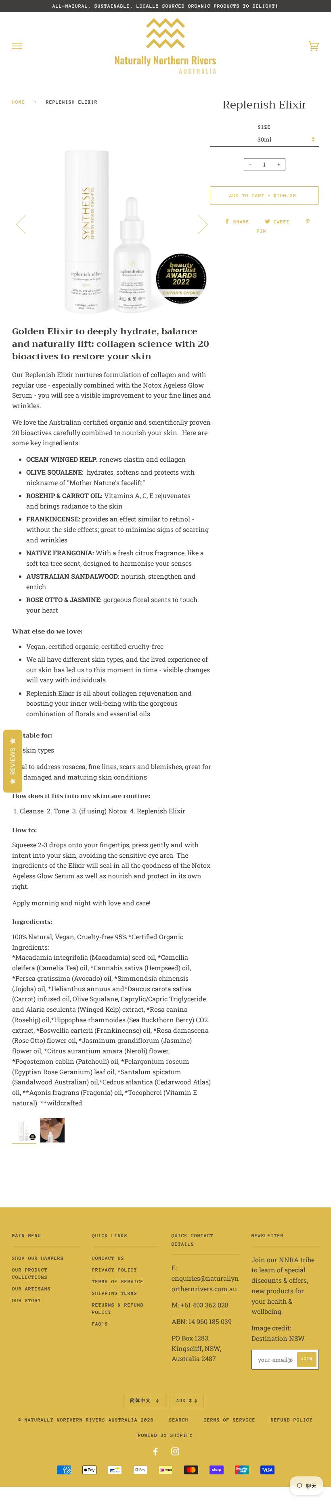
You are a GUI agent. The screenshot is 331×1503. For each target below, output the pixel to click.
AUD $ (184, 1400)
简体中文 (142, 1400)
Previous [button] (26, 224)
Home (18, 102)
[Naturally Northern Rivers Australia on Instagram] (175, 1453)
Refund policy (292, 1420)
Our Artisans (31, 1289)
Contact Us (108, 1258)
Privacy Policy (114, 1270)
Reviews (12, 761)
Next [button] (198, 224)
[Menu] (17, 46)
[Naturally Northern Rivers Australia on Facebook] (155, 1453)
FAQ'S (100, 1324)
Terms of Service (118, 1281)
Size (264, 127)
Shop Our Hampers (38, 1258)
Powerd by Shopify (165, 1435)
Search (179, 1420)
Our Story (26, 1300)
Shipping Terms (114, 1293)
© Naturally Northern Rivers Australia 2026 (86, 1420)
